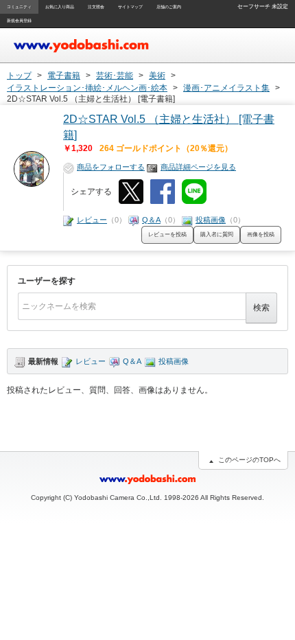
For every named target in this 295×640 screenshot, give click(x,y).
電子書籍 (63, 75)
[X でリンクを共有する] (131, 191)
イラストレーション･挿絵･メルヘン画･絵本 (87, 88)
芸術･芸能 (114, 75)
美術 (157, 75)
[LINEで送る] (194, 191)
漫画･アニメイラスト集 (226, 88)
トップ (19, 75)
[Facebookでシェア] (162, 191)
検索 (261, 307)
